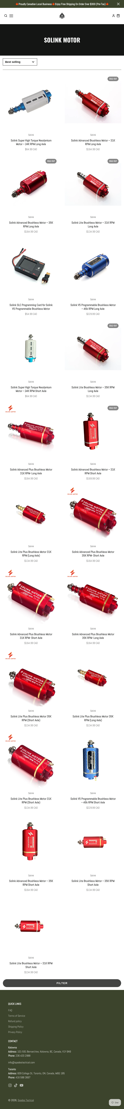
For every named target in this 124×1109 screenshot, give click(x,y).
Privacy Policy (15, 1032)
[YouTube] (21, 1085)
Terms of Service (16, 1015)
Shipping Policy (15, 1026)
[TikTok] (16, 1085)
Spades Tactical (26, 1100)
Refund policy (15, 1021)
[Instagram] (10, 1085)
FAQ (10, 1010)
